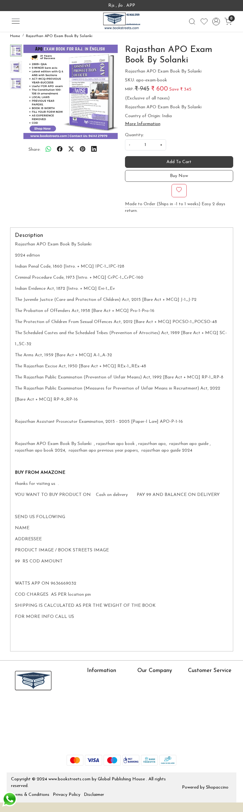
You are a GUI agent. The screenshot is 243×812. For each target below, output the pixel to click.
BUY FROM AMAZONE (40, 472)
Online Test (98, 690)
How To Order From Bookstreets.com (107, 712)
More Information (142, 124)
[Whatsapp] (48, 149)
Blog (141, 690)
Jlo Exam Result (102, 724)
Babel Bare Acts (103, 734)
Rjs (191, 690)
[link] (192, 21)
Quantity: (134, 135)
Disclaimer (94, 794)
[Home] (121, 21)
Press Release (150, 681)
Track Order (200, 718)
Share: (34, 149)
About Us (96, 681)
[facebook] (59, 149)
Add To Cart (178, 162)
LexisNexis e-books (106, 699)
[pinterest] (82, 149)
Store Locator (101, 743)
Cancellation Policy (206, 709)
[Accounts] (216, 21)
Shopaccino (217, 787)
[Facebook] (15, 706)
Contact (196, 681)
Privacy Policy (66, 794)
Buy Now (179, 176)
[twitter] (71, 149)
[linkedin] (94, 149)
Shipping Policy (202, 699)
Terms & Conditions (30, 794)
